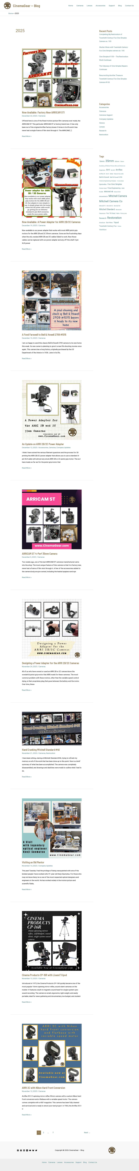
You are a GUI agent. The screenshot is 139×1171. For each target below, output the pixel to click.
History (102, 123)
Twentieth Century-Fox (108, 226)
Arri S (107, 174)
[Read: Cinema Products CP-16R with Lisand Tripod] (52, 941)
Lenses (89, 6)
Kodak (101, 192)
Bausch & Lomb (118, 174)
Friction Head (103, 188)
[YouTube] (30, 1150)
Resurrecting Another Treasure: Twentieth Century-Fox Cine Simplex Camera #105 (113, 78)
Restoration (50, 753)
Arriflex (119, 170)
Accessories (100, 6)
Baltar (111, 174)
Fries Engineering (114, 188)
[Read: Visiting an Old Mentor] (52, 828)
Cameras (79, 6)
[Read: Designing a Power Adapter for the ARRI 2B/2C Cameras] (52, 629)
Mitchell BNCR (103, 196)
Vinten (119, 226)
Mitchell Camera (118, 196)
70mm (122, 161)
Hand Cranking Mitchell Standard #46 (41, 749)
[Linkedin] (24, 1150)
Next (87, 1132)
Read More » (26, 136)
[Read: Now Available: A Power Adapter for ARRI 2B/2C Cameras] (52, 188)
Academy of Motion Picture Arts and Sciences (112, 166)
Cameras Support (106, 115)
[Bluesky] (33, 1150)
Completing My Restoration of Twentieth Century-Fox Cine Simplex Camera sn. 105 (113, 37)
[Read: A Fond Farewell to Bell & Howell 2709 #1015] (52, 300)
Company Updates (63, 447)
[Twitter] (36, 1150)
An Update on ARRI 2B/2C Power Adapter (43, 444)
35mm (109, 161)
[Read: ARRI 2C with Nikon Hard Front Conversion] (52, 1053)
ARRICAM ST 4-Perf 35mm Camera (39, 553)
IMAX (122, 188)
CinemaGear (120, 181)
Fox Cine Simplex (114, 184)
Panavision (102, 213)
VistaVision (102, 229)
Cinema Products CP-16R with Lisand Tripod (44, 975)
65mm (117, 161)
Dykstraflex (103, 184)
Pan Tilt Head (110, 213)
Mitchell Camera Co (110, 201)
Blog (120, 6)
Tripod (116, 222)
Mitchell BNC (117, 192)
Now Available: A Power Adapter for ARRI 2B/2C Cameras (51, 221)
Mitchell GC (110, 206)
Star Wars (109, 222)
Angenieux (102, 170)
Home (70, 6)
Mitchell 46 (108, 191)
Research (102, 131)
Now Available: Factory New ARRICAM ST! (43, 112)
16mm (102, 161)
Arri (108, 169)
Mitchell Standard (107, 209)
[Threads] (27, 1150)
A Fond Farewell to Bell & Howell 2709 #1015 (44, 334)
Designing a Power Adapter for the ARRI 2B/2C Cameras (50, 663)
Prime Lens (123, 213)
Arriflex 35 (102, 174)
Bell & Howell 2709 (116, 177)
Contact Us (129, 6)
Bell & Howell (104, 177)
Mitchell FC (102, 206)
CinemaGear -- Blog (26, 5)
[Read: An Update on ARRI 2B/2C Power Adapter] (52, 410)
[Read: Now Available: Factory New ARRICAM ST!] (52, 78)
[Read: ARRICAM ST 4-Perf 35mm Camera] (52, 519)
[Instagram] (21, 1150)
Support (112, 6)
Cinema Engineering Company (107, 181)
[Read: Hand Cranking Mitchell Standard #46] (52, 728)
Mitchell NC (117, 206)
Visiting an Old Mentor (33, 862)
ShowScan (102, 222)
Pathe (117, 213)
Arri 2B (113, 170)
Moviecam (119, 209)
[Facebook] (18, 1150)
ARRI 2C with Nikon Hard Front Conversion (43, 1087)
